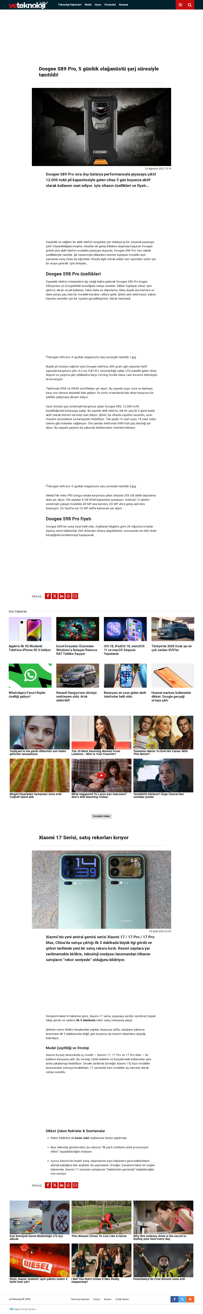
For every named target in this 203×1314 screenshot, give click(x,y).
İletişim (107, 1299)
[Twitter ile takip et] (182, 1299)
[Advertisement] (101, 36)
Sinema (123, 4)
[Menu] (180, 5)
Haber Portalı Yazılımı (25, 1309)
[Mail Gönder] (75, 596)
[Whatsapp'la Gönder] (68, 596)
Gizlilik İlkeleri (122, 1299)
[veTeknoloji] (28, 4)
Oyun (98, 4)
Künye (97, 1299)
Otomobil (110, 4)
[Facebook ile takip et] (174, 1299)
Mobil (88, 4)
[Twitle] (55, 596)
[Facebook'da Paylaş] (48, 596)
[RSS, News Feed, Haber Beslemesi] (190, 1299)
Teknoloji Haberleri (70, 4)
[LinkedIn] (62, 596)
